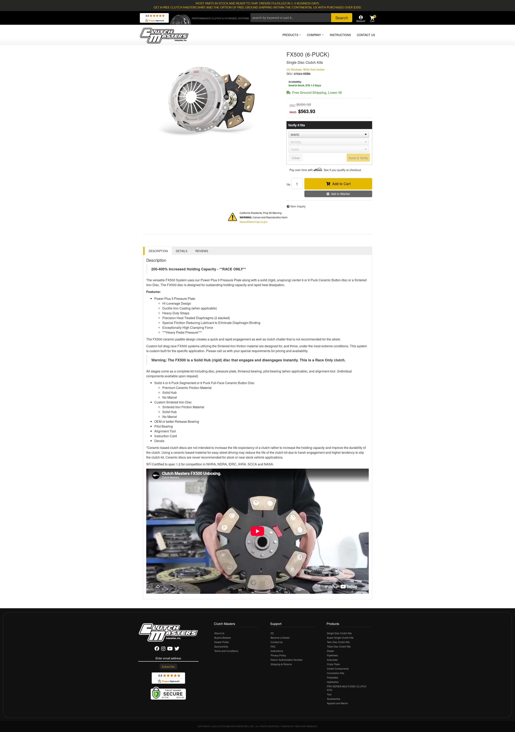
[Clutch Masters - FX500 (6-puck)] (211, 99)
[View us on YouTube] (170, 649)
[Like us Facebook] (156, 649)
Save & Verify (358, 158)
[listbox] (329, 134)
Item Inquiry (298, 206)
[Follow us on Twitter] (176, 649)
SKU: (289, 74)
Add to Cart (341, 183)
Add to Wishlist (340, 194)
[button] (301, 17)
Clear (296, 158)
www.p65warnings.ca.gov (254, 221)
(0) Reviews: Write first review (305, 69)
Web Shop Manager (306, 726)
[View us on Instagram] (163, 649)
